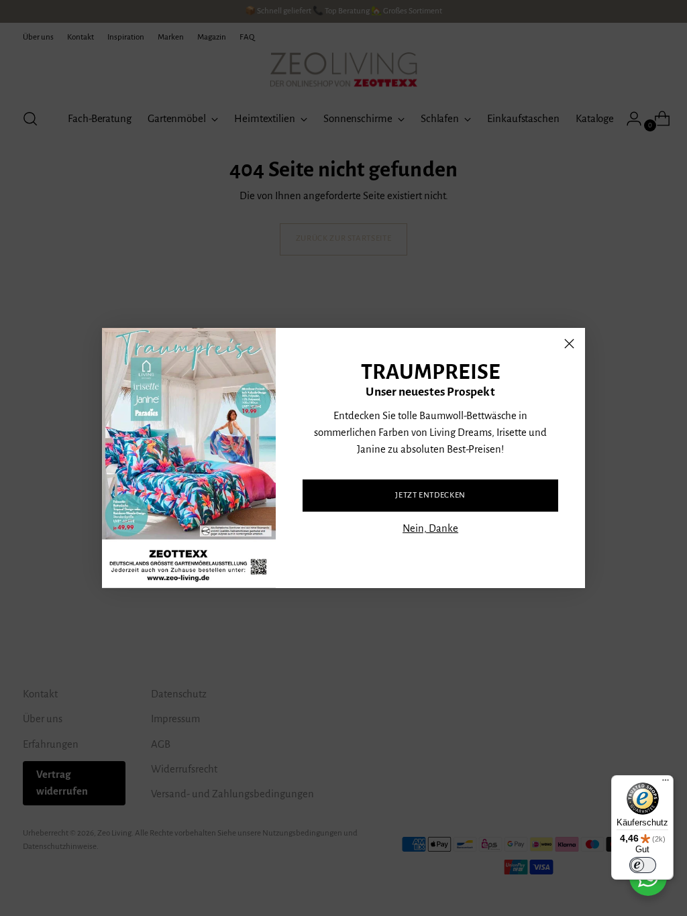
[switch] (642, 865)
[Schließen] (569, 343)
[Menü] (665, 783)
